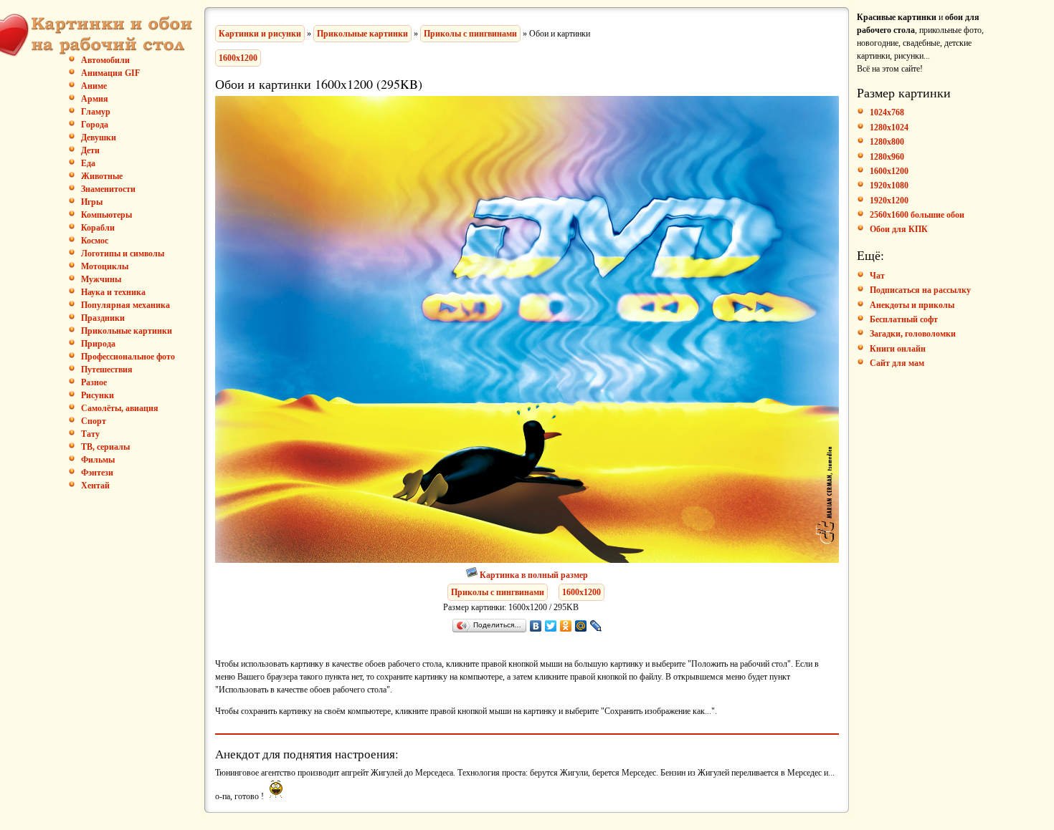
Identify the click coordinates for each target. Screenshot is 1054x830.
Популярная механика (125, 305)
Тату (90, 434)
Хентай (95, 486)
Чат (877, 276)
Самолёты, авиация (119, 408)
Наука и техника (113, 292)
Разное (94, 382)
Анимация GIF (110, 73)
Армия (94, 99)
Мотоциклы (104, 266)
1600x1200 (238, 58)
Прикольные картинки (126, 331)
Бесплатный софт (904, 319)
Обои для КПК (899, 229)
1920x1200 (889, 201)
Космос (94, 241)
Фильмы (98, 460)
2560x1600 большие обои (917, 215)
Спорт (93, 421)
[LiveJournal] (596, 626)
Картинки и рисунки (260, 34)
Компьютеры (106, 215)
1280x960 (887, 157)
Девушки (98, 137)
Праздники (103, 318)
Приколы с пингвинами (470, 34)
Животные (102, 176)
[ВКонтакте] (535, 626)
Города (94, 125)
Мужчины (101, 279)
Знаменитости (108, 189)
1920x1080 (889, 185)
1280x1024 (889, 127)
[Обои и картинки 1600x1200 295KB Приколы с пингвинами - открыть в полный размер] (527, 560)
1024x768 (887, 112)
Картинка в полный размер (534, 575)
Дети (90, 150)
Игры (92, 202)
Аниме (94, 86)
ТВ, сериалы (105, 447)
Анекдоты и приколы (912, 305)
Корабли (98, 228)
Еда (88, 163)
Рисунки (97, 395)
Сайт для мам (897, 363)
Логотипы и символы (122, 253)
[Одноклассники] (566, 626)
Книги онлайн (898, 349)
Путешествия (107, 370)
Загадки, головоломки (913, 334)
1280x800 (887, 142)
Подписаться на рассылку (920, 290)
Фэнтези (97, 473)
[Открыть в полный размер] (473, 575)
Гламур (95, 112)
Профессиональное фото (128, 357)
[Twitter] (551, 626)
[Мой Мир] (581, 626)
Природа (98, 344)
